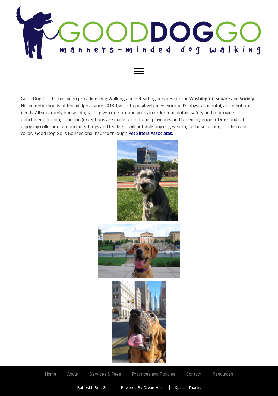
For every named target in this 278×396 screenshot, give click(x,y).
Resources (223, 374)
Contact (194, 374)
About (73, 374)
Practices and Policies (153, 374)
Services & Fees (105, 374)
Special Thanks (188, 387)
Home (50, 374)
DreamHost (153, 387)
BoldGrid (102, 387)
